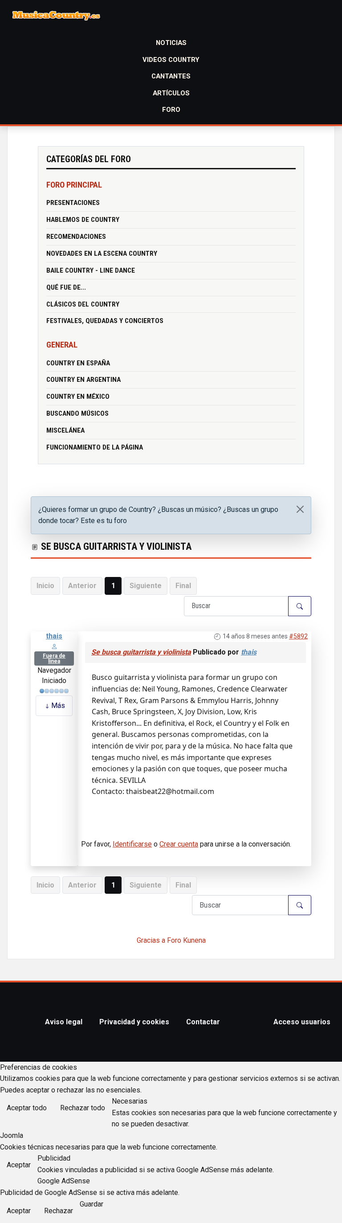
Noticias (171, 43)
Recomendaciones (76, 237)
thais (54, 636)
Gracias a (151, 940)
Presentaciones (73, 203)
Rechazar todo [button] (82, 1108)
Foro (171, 110)
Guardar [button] (91, 1204)
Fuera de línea (54, 658)
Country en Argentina (83, 380)
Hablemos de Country (82, 220)
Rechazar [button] (58, 1211)
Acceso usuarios (301, 1022)
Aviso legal (63, 1022)
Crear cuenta (178, 844)
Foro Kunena (186, 940)
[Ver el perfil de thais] (54, 646)
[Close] (300, 509)
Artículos (171, 93)
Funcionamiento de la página (94, 447)
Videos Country (171, 60)
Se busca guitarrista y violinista (141, 652)
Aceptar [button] (19, 1165)
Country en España (78, 363)
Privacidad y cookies (134, 1022)
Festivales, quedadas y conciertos (104, 321)
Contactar (203, 1022)
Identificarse (132, 844)
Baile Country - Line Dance (90, 270)
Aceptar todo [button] (27, 1108)
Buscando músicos (77, 413)
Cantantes (171, 76)
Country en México (78, 397)
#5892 (298, 636)
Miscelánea (65, 430)
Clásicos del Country (82, 304)
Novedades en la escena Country (101, 254)
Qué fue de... (66, 287)
